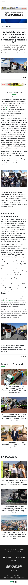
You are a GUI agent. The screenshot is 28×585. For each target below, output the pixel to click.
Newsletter (14, 560)
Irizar (7, 107)
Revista (12, 547)
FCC (7, 109)
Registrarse (20, 557)
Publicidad (10, 551)
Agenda (22, 549)
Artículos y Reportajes (10, 549)
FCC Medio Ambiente (9, 301)
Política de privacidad (11, 576)
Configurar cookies (19, 577)
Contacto (18, 551)
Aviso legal (19, 576)
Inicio (5, 547)
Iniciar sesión (8, 557)
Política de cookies (8, 577)
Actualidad (20, 547)
